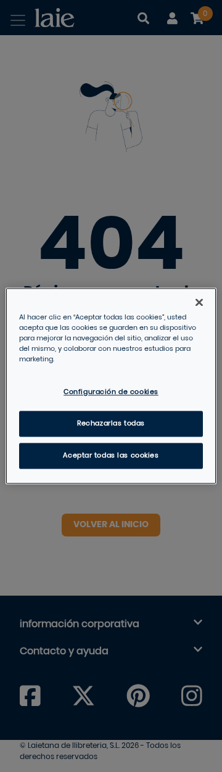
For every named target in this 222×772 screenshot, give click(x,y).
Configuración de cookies (111, 392)
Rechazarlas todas (111, 424)
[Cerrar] (199, 302)
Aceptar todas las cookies (110, 456)
